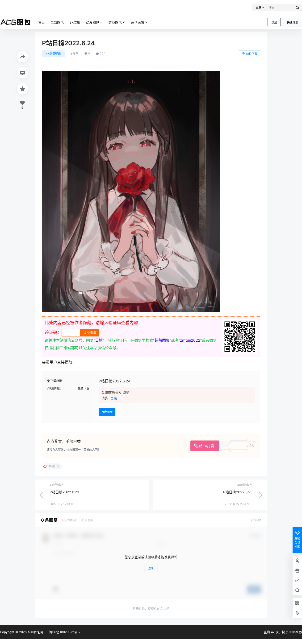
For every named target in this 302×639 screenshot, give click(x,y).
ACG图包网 (35, 632)
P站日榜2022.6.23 (64, 492)
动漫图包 (92, 22)
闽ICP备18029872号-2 (64, 632)
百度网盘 (107, 412)
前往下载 (251, 54)
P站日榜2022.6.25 (237, 492)
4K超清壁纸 (53, 53)
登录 (274, 22)
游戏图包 (115, 22)
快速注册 (292, 22)
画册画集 (137, 22)
